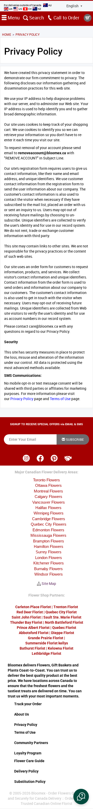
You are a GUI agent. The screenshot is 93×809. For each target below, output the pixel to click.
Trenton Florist (65, 607)
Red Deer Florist (30, 612)
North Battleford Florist (64, 622)
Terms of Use (60, 398)
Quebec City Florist (61, 612)
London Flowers (48, 557)
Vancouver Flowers (48, 502)
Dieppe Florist (62, 633)
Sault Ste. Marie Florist (62, 617)
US (20, 9)
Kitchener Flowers (48, 563)
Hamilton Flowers (48, 546)
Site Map (49, 583)
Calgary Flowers (48, 496)
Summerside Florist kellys (46, 643)
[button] (81, 796)
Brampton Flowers (48, 541)
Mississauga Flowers (48, 535)
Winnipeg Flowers (49, 513)
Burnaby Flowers (48, 569)
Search (36, 17)
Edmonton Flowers (48, 530)
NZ (39, 9)
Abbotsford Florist (34, 633)
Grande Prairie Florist (45, 638)
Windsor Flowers (48, 574)
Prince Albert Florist (33, 628)
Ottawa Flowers (48, 485)
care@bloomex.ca (43, 326)
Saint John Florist (26, 617)
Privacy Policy (21, 398)
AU (50, 5)
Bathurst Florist (32, 648)
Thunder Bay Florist (26, 622)
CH (30, 9)
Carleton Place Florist (33, 607)
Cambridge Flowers (48, 519)
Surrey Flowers (48, 552)
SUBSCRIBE (74, 439)
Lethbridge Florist (46, 653)
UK (11, 9)
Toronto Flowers (46, 480)
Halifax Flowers (48, 507)
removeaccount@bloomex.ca (42, 153)
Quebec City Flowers (48, 524)
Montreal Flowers (48, 491)
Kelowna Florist (60, 648)
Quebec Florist (64, 628)
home (6, 34)
